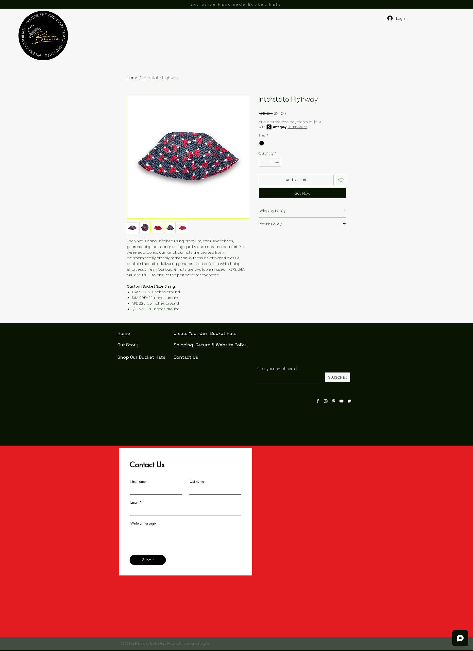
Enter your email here (276, 369)
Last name (196, 481)
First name (138, 481)
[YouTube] (341, 401)
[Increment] (277, 162)
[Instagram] (325, 401)
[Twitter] (349, 401)
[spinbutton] (270, 162)
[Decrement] (262, 162)
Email (134, 502)
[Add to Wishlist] (341, 180)
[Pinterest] (333, 401)
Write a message (143, 523)
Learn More (297, 126)
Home (132, 78)
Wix (206, 643)
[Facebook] (317, 401)
